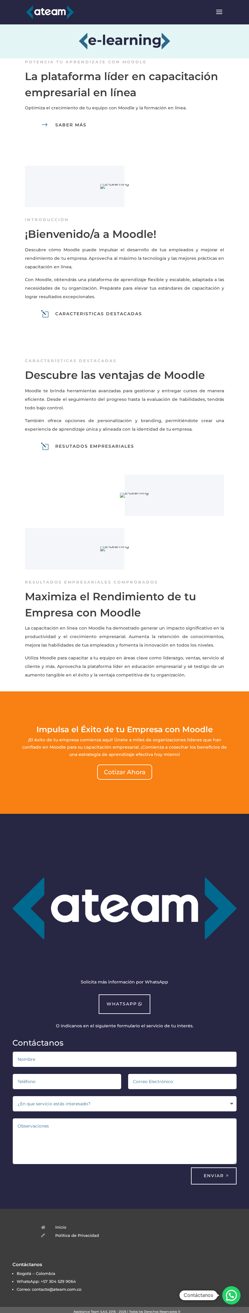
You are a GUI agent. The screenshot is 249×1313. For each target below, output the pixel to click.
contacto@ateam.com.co (56, 1289)
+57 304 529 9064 (58, 1281)
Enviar (214, 1175)
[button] (231, 1295)
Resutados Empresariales (94, 446)
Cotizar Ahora (124, 772)
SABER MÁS (71, 125)
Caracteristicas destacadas (98, 313)
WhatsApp (122, 1004)
